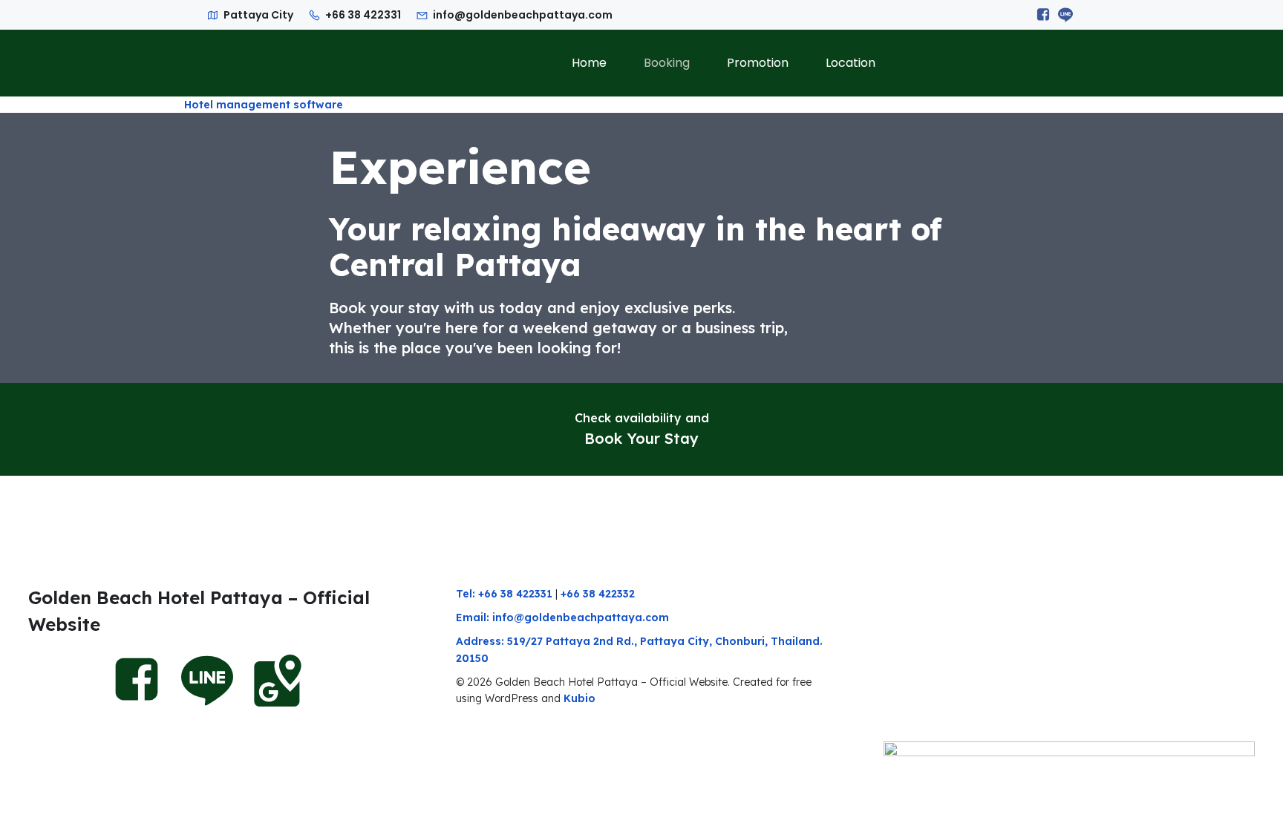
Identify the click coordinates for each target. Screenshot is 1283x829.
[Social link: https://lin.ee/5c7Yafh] (214, 680)
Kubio (579, 698)
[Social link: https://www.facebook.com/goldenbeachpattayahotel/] (1043, 15)
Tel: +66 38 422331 (504, 593)
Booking (667, 62)
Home (589, 62)
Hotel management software (263, 104)
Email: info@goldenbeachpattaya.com (562, 617)
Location (850, 62)
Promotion (758, 62)
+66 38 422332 (598, 593)
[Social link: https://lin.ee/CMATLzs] (1065, 15)
